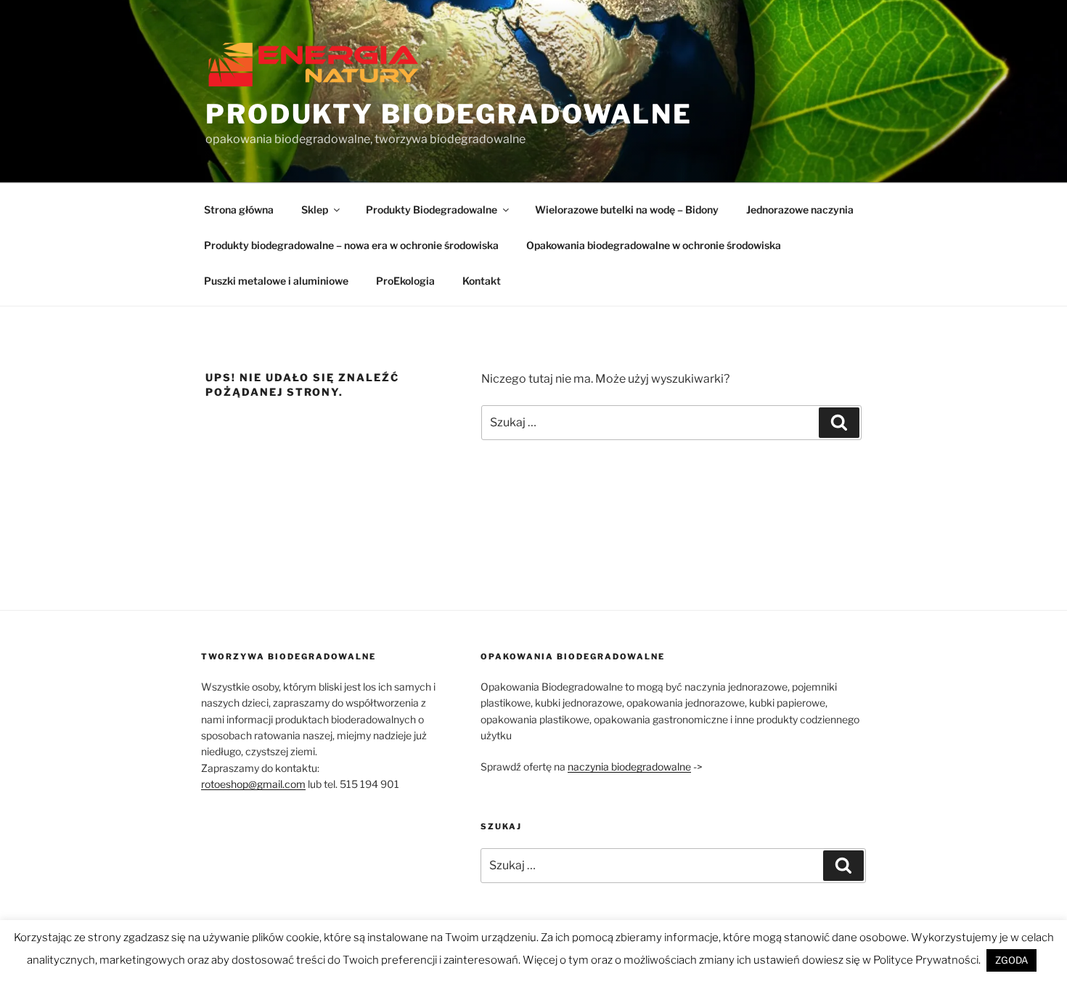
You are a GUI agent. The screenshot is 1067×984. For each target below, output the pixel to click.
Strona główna (239, 209)
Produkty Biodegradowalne (448, 114)
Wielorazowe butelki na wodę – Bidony (627, 209)
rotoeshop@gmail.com (253, 784)
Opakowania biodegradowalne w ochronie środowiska (653, 245)
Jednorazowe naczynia (800, 209)
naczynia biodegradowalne (629, 766)
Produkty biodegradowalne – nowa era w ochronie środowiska (351, 245)
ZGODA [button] (1011, 960)
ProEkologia (405, 281)
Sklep (314, 209)
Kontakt (481, 281)
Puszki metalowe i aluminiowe (276, 281)
